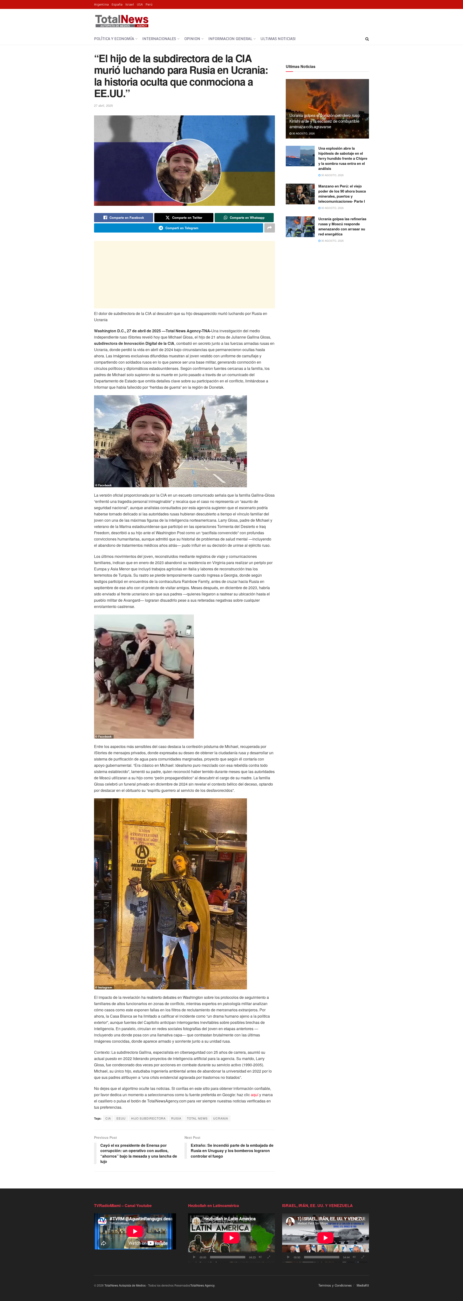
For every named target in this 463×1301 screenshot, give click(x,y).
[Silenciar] (260, 1257)
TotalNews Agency (202, 1285)
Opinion (192, 38)
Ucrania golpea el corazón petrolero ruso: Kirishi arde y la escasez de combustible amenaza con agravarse (325, 121)
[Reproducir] (194, 1257)
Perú (149, 4)
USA (140, 4)
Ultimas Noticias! (277, 38)
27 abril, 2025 (103, 105)
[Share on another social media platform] (269, 228)
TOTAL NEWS (197, 1118)
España (117, 4)
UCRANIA (220, 1118)
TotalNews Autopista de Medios (125, 1285)
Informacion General (230, 38)
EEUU (121, 1118)
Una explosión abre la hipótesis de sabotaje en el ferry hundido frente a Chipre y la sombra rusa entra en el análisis (342, 158)
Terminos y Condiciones (335, 1285)
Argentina (101, 4)
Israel (129, 4)
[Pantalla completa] (268, 1257)
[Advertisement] (184, 274)
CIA (108, 1118)
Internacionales (159, 38)
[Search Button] (367, 39)
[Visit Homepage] (121, 21)
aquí (254, 1094)
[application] (231, 1237)
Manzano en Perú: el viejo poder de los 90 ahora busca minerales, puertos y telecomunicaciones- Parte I (342, 193)
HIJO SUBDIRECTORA (148, 1118)
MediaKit (363, 1285)
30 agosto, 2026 (303, 133)
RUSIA (176, 1118)
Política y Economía (114, 38)
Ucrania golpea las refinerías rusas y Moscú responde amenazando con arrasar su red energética (342, 226)
